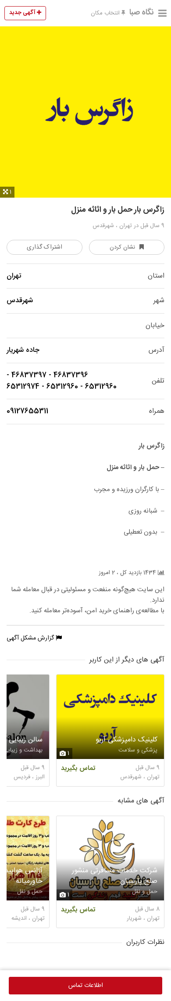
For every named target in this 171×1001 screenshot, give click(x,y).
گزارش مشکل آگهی (31, 638)
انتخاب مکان (106, 13)
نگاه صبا (141, 12)
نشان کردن (122, 247)
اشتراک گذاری (44, 247)
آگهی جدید (23, 13)
